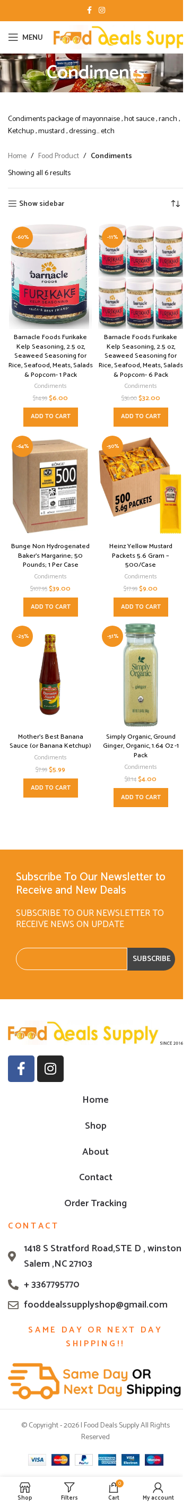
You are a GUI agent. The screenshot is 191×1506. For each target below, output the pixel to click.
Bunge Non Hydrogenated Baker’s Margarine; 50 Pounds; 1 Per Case (50, 555)
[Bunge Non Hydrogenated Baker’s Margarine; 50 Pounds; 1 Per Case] (50, 485)
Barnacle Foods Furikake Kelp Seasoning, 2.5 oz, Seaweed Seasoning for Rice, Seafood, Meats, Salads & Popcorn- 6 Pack (141, 356)
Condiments (50, 386)
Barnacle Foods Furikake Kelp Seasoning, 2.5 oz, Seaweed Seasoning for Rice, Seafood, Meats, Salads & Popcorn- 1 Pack (50, 356)
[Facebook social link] (89, 11)
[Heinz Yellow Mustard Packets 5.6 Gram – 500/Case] (140, 485)
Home (17, 156)
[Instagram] (50, 1068)
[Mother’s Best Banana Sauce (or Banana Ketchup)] (50, 675)
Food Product (58, 156)
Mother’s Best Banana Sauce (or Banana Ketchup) (50, 741)
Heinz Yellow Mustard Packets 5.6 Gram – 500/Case (140, 555)
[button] (50, 417)
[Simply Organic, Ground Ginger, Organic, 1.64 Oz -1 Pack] (140, 675)
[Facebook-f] (21, 1068)
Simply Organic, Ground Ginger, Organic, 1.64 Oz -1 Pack (141, 746)
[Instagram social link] (102, 11)
